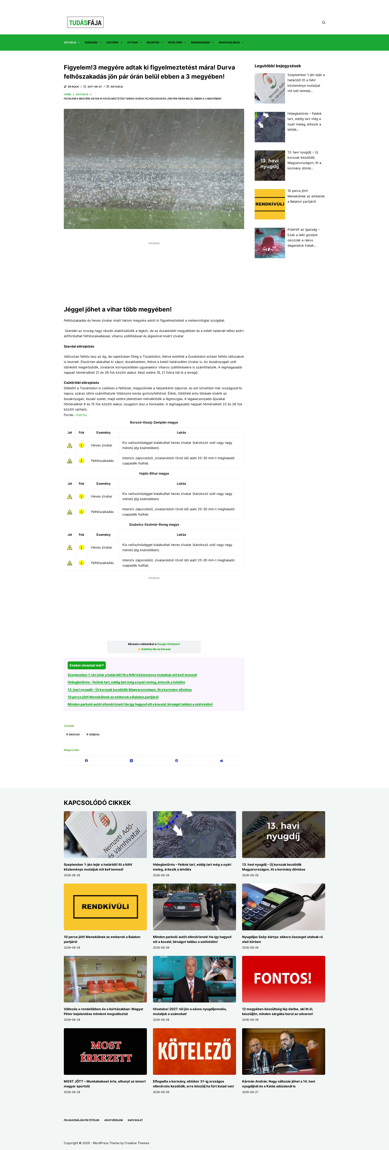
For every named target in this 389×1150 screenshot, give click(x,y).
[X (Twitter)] (131, 760)
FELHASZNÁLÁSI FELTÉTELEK (81, 1120)
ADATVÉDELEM (113, 1120)
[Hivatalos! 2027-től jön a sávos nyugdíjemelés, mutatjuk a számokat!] (194, 979)
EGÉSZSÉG (91, 42)
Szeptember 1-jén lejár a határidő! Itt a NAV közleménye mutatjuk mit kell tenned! (132, 675)
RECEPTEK (153, 42)
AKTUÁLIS (70, 42)
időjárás (93, 734)
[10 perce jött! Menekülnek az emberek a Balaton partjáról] (105, 907)
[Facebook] (86, 760)
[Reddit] (221, 760)
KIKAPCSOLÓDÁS (229, 42)
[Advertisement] (154, 274)
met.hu (81, 415)
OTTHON (132, 42)
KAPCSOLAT (135, 1120)
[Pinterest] (176, 760)
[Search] (323, 22)
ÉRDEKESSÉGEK (200, 42)
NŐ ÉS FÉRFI (175, 42)
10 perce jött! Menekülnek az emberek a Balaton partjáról (113, 697)
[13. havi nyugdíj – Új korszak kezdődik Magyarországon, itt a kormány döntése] (283, 834)
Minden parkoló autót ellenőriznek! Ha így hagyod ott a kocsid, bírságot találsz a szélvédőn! (140, 704)
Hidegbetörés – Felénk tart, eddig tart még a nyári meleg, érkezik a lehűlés (126, 682)
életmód (73, 734)
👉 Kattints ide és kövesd (154, 649)
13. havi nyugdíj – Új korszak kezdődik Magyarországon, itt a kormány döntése (130, 690)
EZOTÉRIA (113, 42)
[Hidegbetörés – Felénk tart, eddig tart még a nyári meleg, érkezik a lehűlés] (194, 834)
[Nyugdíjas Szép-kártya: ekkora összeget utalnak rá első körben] (283, 907)
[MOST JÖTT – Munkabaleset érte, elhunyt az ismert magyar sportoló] (105, 1051)
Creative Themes (137, 1143)
